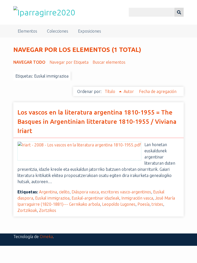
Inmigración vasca (137, 198)
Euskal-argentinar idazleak (95, 198)
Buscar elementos (109, 62)
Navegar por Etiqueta (69, 62)
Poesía (143, 204)
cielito (64, 192)
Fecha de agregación (157, 91)
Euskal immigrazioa (52, 198)
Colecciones (57, 31)
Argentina (48, 192)
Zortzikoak (27, 210)
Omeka (46, 236)
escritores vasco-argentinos (126, 192)
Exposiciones (89, 31)
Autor (129, 91)
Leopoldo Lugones (118, 204)
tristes (157, 204)
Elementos (27, 31)
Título (110, 91)
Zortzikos (47, 210)
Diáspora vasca (85, 192)
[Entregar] (179, 12)
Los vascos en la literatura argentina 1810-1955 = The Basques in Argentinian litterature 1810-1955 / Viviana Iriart (96, 121)
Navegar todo (29, 62)
